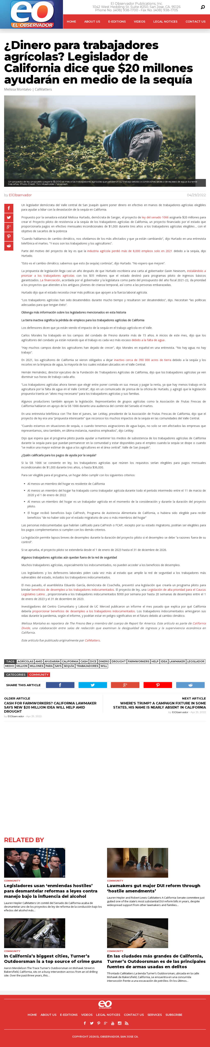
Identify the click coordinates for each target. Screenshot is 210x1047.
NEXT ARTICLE (194, 698)
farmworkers (138, 661)
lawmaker (177, 661)
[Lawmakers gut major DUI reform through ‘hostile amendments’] (156, 863)
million (21, 665)
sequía (69, 665)
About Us (92, 21)
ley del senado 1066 (155, 217)
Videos (139, 21)
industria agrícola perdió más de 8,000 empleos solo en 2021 (129, 251)
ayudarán (52, 661)
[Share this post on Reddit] (8, 246)
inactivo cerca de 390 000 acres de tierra (142, 360)
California (70, 661)
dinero (104, 661)
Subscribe (173, 1015)
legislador (195, 661)
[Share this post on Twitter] (8, 217)
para (49, 665)
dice (93, 661)
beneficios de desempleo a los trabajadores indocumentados (73, 590)
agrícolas (25, 661)
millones (36, 665)
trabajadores (87, 665)
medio (9, 665)
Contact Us (195, 21)
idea (164, 661)
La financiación (50, 280)
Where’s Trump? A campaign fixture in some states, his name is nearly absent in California (159, 705)
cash (84, 661)
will (103, 665)
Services (154, 1015)
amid (38, 661)
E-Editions (117, 21)
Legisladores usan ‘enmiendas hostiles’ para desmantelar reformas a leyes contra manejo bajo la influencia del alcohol (50, 891)
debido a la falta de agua (148, 340)
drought (119, 661)
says (58, 665)
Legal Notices (165, 21)
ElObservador (20, 195)
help (155, 661)
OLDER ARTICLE (17, 698)
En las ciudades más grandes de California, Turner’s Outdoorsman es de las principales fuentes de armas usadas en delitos (156, 961)
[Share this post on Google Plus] (8, 227)
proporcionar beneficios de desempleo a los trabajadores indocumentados (83, 611)
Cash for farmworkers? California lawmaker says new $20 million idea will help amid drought (50, 707)
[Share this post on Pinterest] (8, 236)
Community (38, 675)
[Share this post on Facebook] (8, 208)
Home (71, 21)
